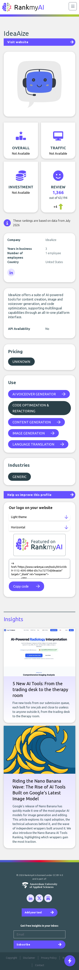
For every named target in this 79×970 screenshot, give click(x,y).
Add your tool (33, 912)
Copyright (11, 957)
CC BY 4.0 (58, 875)
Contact (39, 965)
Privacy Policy (49, 957)
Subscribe (23, 944)
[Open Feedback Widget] (69, 960)
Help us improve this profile (29, 494)
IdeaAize (16, 33)
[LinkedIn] (11, 273)
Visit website (17, 42)
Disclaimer (29, 957)
